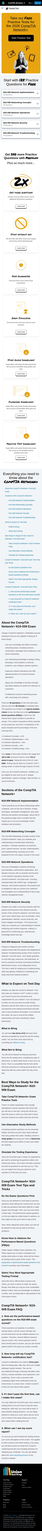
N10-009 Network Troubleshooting (22, 517)
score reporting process (18, 1455)
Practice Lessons (8, 1484)
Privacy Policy (26, 1505)
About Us (6, 1502)
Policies (24, 1502)
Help (23, 1485)
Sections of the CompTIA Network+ (19, 496)
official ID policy (19, 1043)
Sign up (37, 3)
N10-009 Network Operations (20, 509)
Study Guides (7, 1490)
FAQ (4, 1496)
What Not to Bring (15, 531)
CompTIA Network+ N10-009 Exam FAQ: (21, 587)
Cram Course (7, 1482)
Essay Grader (7, 1492)
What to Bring (14, 527)
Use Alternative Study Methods (21, 551)
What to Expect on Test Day (16, 522)
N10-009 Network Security (19, 513)
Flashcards (6, 1488)
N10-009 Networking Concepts (21, 505)
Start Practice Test (21, 38)
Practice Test (14, 8)
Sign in (30, 3)
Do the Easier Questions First (20, 568)
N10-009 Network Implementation (22, 500)
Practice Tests (7, 1486)
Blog (4, 1505)
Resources (6, 1494)
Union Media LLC (13, 1515)
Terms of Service (27, 1507)
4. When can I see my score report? (22, 614)
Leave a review (26, 1487)
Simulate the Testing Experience (21, 555)
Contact (24, 1482)
